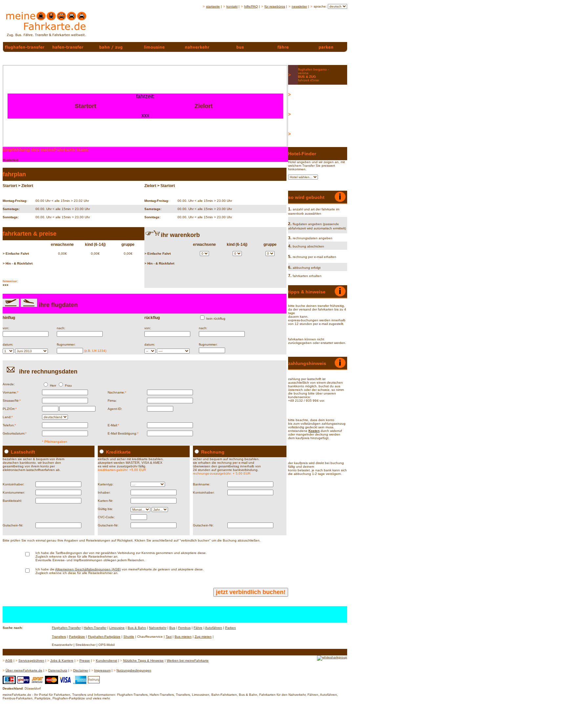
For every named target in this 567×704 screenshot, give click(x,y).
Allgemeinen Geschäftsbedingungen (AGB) (88, 569)
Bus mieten (183, 636)
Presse (84, 660)
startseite (213, 6)
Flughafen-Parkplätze (104, 636)
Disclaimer (80, 670)
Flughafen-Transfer (66, 627)
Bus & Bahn (137, 627)
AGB (8, 660)
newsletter (299, 6)
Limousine (117, 627)
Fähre (198, 627)
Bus (172, 627)
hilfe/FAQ (251, 6)
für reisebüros (274, 6)
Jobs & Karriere (62, 660)
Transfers (59, 636)
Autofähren (213, 627)
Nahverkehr (157, 627)
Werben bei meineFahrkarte (188, 660)
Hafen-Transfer (95, 627)
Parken (230, 627)
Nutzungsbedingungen (133, 670)
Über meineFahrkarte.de (24, 670)
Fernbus (184, 627)
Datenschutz (57, 670)
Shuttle (128, 636)
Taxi (169, 636)
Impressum (102, 670)
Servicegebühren (31, 660)
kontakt (232, 6)
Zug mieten (203, 636)
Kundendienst (106, 660)
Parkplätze (77, 636)
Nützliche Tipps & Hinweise (143, 660)
